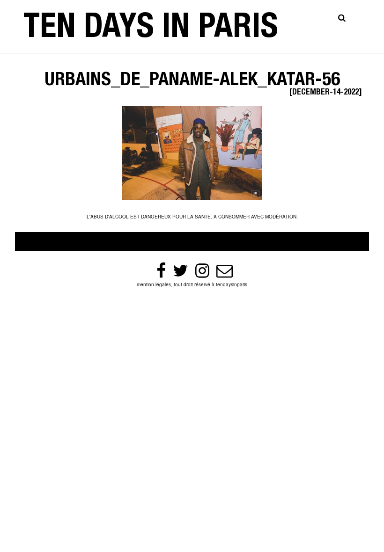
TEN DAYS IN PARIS (150, 30)
